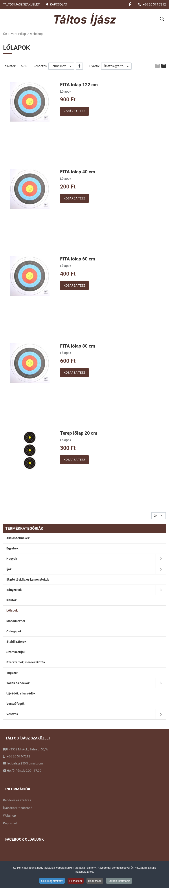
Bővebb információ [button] (119, 881)
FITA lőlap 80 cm (77, 346)
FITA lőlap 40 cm (77, 171)
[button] (162, 19)
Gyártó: (94, 66)
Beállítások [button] (94, 881)
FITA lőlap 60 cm (77, 259)
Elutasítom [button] (75, 881)
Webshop (9, 815)
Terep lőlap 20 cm (78, 433)
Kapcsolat (58, 4)
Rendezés (40, 66)
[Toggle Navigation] (7, 19)
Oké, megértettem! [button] (52, 881)
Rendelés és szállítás (17, 800)
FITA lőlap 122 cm (79, 84)
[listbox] (61, 66)
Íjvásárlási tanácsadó (17, 808)
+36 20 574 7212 (154, 4)
